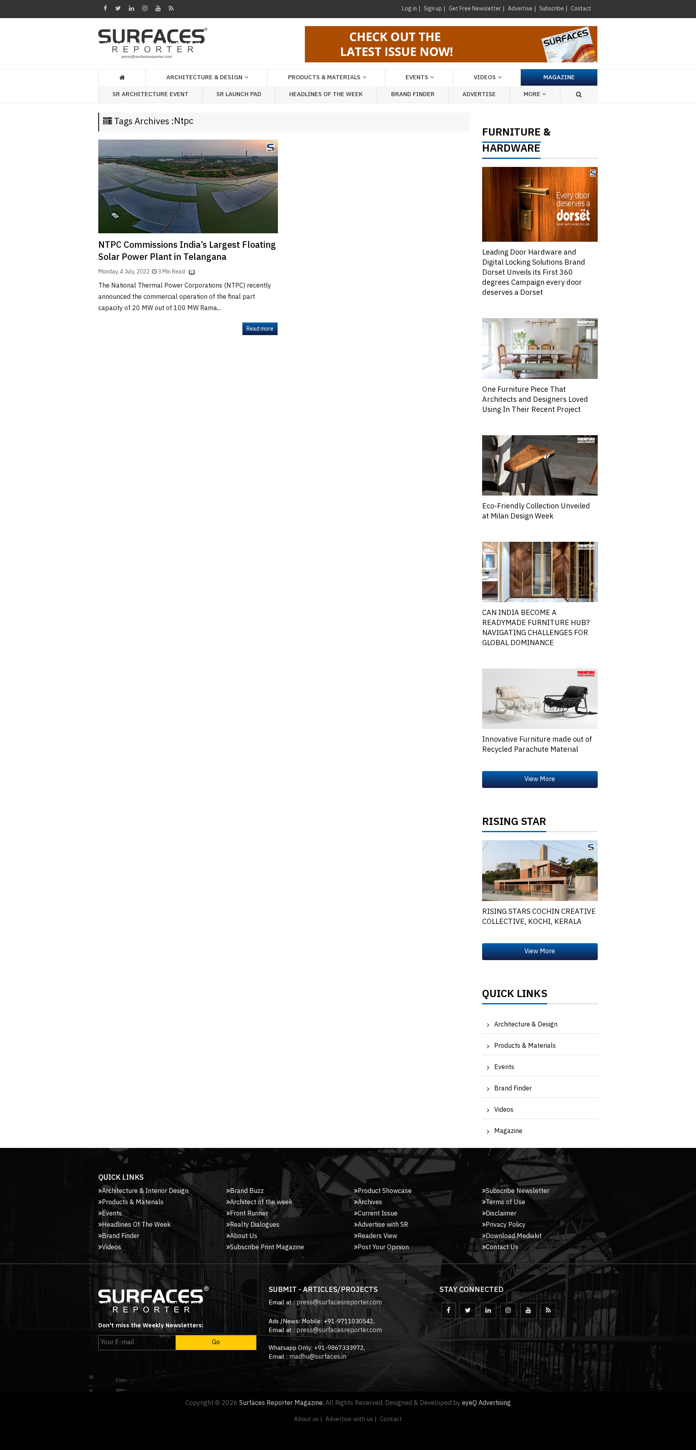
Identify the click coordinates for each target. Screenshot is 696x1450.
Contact (581, 8)
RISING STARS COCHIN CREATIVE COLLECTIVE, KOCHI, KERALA (539, 917)
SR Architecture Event (150, 94)
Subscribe (551, 8)
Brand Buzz (247, 1191)
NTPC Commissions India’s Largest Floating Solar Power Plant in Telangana (187, 251)
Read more (259, 328)
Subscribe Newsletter (517, 1191)
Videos (485, 77)
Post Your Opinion (383, 1247)
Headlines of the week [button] (326, 94)
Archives (370, 1202)
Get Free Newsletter (475, 8)
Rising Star (514, 824)
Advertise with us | (351, 1419)
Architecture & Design (525, 1024)
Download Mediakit (514, 1236)
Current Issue (378, 1213)
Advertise (520, 8)
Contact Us (502, 1247)
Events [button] (417, 77)
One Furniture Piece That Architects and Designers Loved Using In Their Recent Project (535, 400)
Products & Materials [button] (324, 77)
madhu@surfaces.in (317, 1356)
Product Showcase (385, 1191)
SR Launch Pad (238, 94)
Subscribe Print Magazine (267, 1247)
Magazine (559, 77)
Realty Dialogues (255, 1225)
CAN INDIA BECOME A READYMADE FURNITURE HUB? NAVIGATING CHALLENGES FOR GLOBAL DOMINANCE (536, 628)
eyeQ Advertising (486, 1403)
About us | (308, 1419)
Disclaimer (501, 1213)
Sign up (433, 8)
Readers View (377, 1236)
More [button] (533, 94)
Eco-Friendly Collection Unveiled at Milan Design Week (536, 511)
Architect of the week (261, 1202)
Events (504, 1067)
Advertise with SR (383, 1225)
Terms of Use (505, 1202)
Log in (409, 8)
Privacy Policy (506, 1225)
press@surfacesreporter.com (339, 1302)
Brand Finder (413, 94)
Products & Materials (525, 1046)
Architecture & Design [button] (204, 77)
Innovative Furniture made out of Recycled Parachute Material (537, 745)
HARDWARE (511, 150)
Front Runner (249, 1213)
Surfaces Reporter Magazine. (281, 1403)
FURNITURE (511, 134)
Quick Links (514, 996)
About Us (243, 1236)
